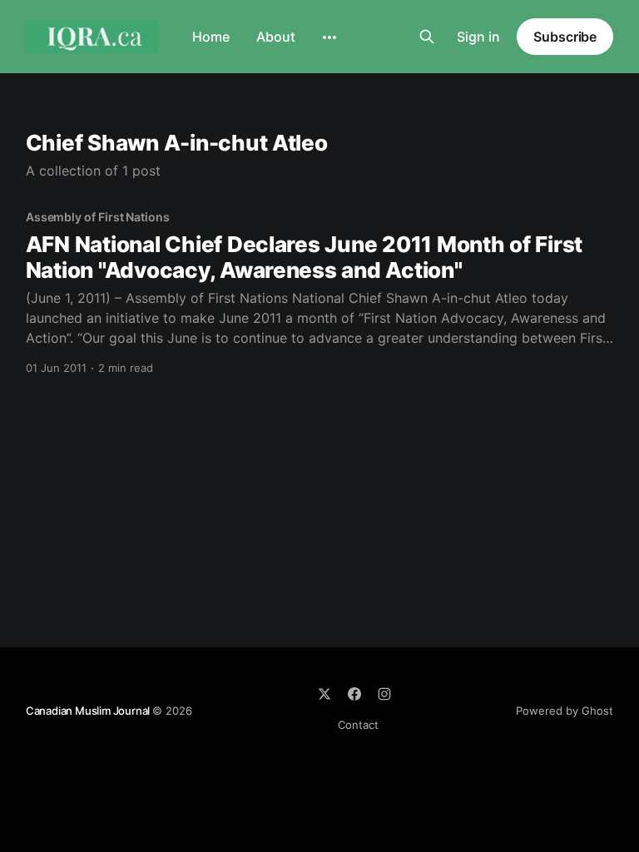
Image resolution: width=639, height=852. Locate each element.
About (275, 36)
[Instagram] (384, 694)
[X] (324, 694)
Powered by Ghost (564, 710)
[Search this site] (427, 36)
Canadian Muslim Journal (89, 710)
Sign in (478, 36)
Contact (358, 724)
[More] (329, 37)
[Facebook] (354, 694)
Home (211, 36)
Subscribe (565, 36)
